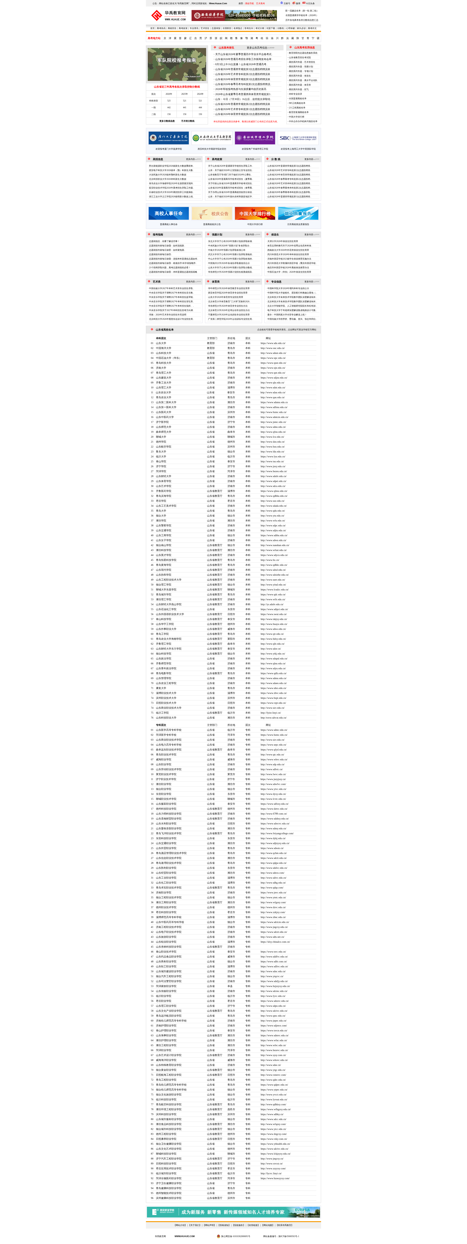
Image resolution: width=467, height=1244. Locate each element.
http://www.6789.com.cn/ (274, 813)
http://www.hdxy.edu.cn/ (273, 639)
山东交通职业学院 (166, 843)
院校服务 (238, 1225)
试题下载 (270, 28)
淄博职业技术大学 (166, 693)
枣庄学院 (161, 501)
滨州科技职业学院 (166, 1114)
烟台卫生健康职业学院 (169, 1144)
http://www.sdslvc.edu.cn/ (274, 868)
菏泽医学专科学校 (166, 735)
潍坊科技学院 (163, 550)
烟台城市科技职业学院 (169, 1129)
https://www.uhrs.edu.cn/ (273, 688)
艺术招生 (205, 28)
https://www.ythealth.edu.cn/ (275, 1144)
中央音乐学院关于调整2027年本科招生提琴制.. (171, 297)
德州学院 (161, 441)
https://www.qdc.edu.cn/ (273, 594)
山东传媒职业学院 (166, 991)
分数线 (280, 28)
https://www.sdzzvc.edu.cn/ (275, 1001)
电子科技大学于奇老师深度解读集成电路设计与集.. (292, 310)
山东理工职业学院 (166, 1006)
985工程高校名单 (297, 103)
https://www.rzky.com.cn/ (274, 1139)
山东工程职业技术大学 (169, 579)
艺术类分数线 (187, 121)
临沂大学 (161, 456)
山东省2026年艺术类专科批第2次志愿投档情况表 (242, 74)
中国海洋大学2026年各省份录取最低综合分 (229, 263)
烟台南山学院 (163, 545)
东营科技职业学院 (166, 838)
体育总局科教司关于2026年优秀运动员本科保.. (289, 245)
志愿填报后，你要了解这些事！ (164, 241)
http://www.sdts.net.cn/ (272, 937)
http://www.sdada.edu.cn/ (274, 505)
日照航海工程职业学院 (169, 1075)
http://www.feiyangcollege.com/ (277, 833)
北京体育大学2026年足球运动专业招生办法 (229, 310)
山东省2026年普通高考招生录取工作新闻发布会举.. (244, 59)
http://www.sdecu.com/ (272, 872)
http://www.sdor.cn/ (271, 648)
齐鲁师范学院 (163, 663)
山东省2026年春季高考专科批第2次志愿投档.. (289, 179)
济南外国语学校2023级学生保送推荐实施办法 (289, 259)
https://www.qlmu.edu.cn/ (274, 491)
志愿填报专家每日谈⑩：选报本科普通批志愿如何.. (173, 259)
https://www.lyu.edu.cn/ (273, 456)
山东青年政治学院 (166, 668)
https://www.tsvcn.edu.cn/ (274, 1030)
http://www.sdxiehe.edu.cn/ (275, 574)
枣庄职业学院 (163, 1001)
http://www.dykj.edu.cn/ (273, 838)
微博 (298, 3)
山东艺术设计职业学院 (169, 1055)
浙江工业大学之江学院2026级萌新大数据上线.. (171, 196)
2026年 (169, 94)
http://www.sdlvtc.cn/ (272, 769)
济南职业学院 (163, 892)
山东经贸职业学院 (166, 872)
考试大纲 (259, 28)
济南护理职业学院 (166, 1025)
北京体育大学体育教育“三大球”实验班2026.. (229, 301)
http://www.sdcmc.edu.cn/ (274, 991)
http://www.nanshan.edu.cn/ (275, 545)
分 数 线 (275, 159)
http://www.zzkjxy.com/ (273, 912)
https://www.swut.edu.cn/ (274, 614)
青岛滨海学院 (163, 496)
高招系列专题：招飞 (299, 89)
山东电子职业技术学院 (169, 932)
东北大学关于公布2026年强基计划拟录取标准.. (230, 241)
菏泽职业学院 (163, 1050)
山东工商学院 (163, 535)
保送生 (275, 234)
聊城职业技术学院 (166, 799)
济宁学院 (161, 466)
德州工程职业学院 (166, 1134)
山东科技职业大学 (166, 717)
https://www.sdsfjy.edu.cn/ (274, 981)
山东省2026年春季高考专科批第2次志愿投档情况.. (243, 84)
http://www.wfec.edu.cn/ (273, 1045)
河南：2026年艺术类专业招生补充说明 (167, 314)
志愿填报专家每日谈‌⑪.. (160, 254)
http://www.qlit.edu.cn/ (273, 643)
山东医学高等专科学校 (169, 730)
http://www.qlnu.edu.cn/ (273, 663)
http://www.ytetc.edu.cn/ (273, 897)
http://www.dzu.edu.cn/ (273, 441)
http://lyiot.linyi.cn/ (271, 712)
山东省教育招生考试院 (300, 57)
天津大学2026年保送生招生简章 (282, 241)
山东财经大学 (163, 476)
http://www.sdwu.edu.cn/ (273, 540)
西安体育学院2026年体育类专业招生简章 (228, 292)
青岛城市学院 (163, 594)
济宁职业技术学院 (166, 779)
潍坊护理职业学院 (166, 1040)
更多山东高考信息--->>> (260, 47)
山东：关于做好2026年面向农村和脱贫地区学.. (230, 196)
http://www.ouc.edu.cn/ (273, 348)
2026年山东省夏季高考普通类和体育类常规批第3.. (243, 94)
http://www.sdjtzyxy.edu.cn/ (275, 843)
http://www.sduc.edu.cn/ (273, 971)
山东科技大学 (163, 353)
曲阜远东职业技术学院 (169, 749)
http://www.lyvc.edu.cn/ (273, 996)
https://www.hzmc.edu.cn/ (274, 735)
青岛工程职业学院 (166, 1079)
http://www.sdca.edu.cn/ (273, 486)
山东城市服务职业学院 (169, 1119)
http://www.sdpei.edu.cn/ (273, 481)
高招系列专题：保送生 (300, 75)
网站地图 (267, 1225)
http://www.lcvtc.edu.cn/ (273, 799)
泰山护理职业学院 (166, 1030)
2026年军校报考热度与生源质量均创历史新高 (240, 89)
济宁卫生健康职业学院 (169, 1183)
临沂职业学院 (163, 996)
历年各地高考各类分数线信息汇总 (301, 20)
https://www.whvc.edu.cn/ (274, 759)
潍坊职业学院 (163, 784)
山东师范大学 (163, 427)
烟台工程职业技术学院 (169, 897)
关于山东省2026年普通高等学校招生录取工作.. (230, 166)
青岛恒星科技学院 (166, 560)
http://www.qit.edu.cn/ (272, 634)
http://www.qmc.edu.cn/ (273, 1015)
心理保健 (290, 28)
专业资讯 (194, 28)
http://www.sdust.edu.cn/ (273, 353)
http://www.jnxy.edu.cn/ (273, 466)
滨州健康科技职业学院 (169, 1198)
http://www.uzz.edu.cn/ (273, 501)
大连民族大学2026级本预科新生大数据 (167, 174)
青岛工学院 (162, 634)
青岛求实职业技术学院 (169, 887)
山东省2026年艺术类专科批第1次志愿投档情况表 (242, 109)
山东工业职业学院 (166, 877)
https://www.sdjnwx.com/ (274, 1025)
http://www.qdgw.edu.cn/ (274, 863)
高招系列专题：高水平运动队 (303, 80)
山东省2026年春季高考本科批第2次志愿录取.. (289, 192)
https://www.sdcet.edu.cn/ (274, 932)
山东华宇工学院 (165, 624)
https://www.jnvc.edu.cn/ (273, 892)
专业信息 (276, 281)
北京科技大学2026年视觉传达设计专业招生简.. (171, 319)
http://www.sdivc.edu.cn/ (273, 877)
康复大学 (161, 688)
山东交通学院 (163, 530)
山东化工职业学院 (166, 882)
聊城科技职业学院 (166, 1153)
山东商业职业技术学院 (169, 739)
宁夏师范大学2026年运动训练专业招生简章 (229, 314)
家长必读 (301, 28)
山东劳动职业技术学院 (169, 769)
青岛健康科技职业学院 (169, 1188)
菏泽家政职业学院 (166, 986)
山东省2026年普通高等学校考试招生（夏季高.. (230, 179)
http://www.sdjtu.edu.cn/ (273, 530)
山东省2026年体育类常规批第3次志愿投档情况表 (242, 79)
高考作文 (312, 28)
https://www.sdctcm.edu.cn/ (275, 922)
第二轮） (314, 10)
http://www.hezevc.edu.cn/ (274, 1050)
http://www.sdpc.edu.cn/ (273, 525)
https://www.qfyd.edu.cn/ (274, 749)
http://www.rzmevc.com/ (273, 1075)
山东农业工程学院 (166, 683)
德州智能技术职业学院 (169, 1193)
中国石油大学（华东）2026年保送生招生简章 (289, 272)
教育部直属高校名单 (299, 112)
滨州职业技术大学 (166, 698)
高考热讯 (161, 28)
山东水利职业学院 (166, 823)
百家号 (287, 3)
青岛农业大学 (163, 397)
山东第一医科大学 (166, 407)
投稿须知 (224, 1225)
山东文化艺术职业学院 (169, 1148)
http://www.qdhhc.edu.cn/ (274, 565)
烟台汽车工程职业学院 (169, 976)
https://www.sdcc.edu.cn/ (273, 1119)
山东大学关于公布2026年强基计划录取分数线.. (230, 267)
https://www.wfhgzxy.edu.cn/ (276, 1109)
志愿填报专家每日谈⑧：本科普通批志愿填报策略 (173, 272)
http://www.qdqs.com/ (272, 887)
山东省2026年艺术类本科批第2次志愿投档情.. (289, 183)
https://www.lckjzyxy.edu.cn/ (276, 1153)
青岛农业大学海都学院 (169, 639)
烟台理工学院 (163, 584)
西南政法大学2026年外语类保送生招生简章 (288, 250)
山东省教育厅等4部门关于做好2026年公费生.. (230, 174)
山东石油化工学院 (166, 609)
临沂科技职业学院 (166, 1099)
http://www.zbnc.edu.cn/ (273, 917)
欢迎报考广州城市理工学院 (255, 149)
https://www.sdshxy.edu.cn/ (275, 818)
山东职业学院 (163, 764)
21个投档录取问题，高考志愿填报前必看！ (170, 267)
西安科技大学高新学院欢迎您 (212, 149)
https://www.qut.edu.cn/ (273, 372)
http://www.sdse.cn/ (271, 1065)
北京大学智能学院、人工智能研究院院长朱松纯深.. (292, 306)
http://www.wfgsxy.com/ (273, 902)
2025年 (184, 94)
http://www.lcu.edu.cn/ (272, 436)
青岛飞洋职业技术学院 (169, 833)
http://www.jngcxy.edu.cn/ (274, 927)
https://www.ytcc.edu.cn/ (273, 1129)
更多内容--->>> (193, 159)
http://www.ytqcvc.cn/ (272, 976)
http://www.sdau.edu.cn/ (272, 392)
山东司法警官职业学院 (169, 981)
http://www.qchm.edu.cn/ (274, 853)
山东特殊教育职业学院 (169, 1065)
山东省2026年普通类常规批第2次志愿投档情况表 (242, 104)
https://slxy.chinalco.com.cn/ (275, 941)
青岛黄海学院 (163, 565)
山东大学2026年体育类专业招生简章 (225, 297)
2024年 (200, 94)
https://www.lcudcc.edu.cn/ (275, 589)
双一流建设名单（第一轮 (297, 10)
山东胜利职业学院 (166, 868)
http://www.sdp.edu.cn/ (273, 764)
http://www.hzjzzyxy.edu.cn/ (275, 986)
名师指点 (238, 28)
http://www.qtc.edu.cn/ (272, 754)
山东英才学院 (163, 555)
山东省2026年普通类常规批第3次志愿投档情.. (289, 166)
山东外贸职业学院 (166, 848)
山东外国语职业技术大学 (170, 614)
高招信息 (158, 159)
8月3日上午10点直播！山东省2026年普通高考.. (241, 64)
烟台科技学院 (163, 653)
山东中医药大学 (165, 417)
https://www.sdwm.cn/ (272, 848)
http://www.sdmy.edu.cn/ (273, 828)
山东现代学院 (163, 570)
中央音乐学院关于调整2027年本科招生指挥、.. (171, 306)
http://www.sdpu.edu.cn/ (273, 1006)
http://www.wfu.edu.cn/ (273, 520)
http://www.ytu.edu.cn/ (272, 515)
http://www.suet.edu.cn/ (273, 579)
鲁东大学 (161, 451)
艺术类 (157, 281)
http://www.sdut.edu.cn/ (273, 387)
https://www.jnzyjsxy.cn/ (273, 779)
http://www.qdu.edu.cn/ (273, 510)
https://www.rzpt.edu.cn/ (273, 703)
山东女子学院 (163, 540)
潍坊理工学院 (163, 599)
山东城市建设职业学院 (169, 971)
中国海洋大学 (163, 348)
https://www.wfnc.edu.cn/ (274, 1040)
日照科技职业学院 (166, 1163)
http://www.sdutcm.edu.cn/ (274, 417)
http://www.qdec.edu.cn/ (273, 1079)
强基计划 (217, 234)
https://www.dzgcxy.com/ (274, 1134)
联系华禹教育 (284, 1225)
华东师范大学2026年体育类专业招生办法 (228, 306)
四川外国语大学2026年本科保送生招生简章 (288, 254)
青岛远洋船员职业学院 (169, 1015)
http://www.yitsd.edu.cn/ (273, 584)
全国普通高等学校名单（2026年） (301, 15)
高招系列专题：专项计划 (301, 71)
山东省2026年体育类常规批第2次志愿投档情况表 (242, 114)
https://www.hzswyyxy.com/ (275, 1178)
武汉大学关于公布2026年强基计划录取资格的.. (230, 254)
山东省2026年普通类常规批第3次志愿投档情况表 (242, 69)
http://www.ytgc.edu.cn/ (273, 1070)
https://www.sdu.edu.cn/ (273, 343)
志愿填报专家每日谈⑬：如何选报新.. (167, 245)
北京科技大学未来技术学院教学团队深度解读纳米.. (292, 297)
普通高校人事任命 (168, 224)
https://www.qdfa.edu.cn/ (274, 673)
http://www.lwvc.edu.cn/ (273, 774)
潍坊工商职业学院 (166, 902)
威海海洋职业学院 (166, 1060)
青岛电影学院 (163, 673)
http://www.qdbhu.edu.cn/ (274, 496)
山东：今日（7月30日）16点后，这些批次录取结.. (243, 99)
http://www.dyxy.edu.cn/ (273, 794)
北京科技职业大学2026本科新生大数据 (167, 179)
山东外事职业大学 (166, 629)
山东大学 (161, 343)
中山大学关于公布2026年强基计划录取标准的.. (230, 259)
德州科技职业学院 (166, 808)
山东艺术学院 (163, 486)
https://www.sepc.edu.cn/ (273, 744)
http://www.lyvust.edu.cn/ (274, 1099)
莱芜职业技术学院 (166, 774)
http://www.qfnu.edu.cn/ (273, 432)
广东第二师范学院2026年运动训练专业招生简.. (230, 319)
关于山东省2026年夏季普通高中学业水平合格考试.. (244, 54)
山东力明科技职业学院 (169, 813)
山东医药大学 (163, 412)
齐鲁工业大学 (163, 382)
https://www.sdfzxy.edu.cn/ (275, 804)
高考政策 (183, 28)
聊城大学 (161, 436)
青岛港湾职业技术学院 (169, 863)
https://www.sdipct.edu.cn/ (274, 609)
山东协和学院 (163, 574)
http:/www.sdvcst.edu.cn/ (274, 717)
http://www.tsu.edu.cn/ (272, 461)
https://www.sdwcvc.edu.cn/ (275, 823)
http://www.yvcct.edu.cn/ (274, 1094)
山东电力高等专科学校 (169, 744)
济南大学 (161, 367)
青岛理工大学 (163, 372)
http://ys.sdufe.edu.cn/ (272, 604)
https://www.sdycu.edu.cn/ (274, 555)
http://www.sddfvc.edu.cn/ (274, 956)
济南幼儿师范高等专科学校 (171, 1020)
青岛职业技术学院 (166, 754)
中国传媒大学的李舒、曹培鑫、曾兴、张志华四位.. (292, 319)
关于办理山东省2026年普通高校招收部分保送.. (230, 192)
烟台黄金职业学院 (166, 1070)
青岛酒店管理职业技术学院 (171, 853)
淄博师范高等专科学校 (169, 917)
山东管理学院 (163, 678)
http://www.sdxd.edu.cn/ (273, 570)
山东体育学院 (163, 481)
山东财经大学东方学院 (169, 648)
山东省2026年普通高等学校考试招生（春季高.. (230, 188)
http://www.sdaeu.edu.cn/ (274, 683)
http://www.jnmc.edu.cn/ (273, 422)
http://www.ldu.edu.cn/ (272, 451)
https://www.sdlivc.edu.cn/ (274, 966)
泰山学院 (161, 461)
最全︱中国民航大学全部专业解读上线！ (287, 314)
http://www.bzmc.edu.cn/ (274, 412)
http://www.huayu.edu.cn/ (274, 624)
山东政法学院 (163, 658)
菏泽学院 (161, 471)
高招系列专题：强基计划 (301, 66)
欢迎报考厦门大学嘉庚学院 (169, 149)
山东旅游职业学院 (166, 937)
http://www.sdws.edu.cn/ (273, 629)
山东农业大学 (163, 392)
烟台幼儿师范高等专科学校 (171, 1089)
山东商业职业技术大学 (169, 708)
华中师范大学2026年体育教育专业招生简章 (229, 288)
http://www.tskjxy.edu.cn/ (274, 619)
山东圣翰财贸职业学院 (169, 818)
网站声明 (209, 1225)
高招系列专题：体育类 (300, 85)
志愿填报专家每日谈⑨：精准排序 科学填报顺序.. (173, 263)
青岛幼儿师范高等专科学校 (171, 1084)
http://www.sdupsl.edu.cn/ (274, 658)
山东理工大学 (163, 387)
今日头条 (310, 3)
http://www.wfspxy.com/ (273, 1124)
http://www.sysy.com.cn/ (273, 1055)
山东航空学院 (163, 446)
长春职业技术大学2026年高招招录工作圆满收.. (171, 192)
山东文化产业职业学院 (169, 1010)
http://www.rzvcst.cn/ (272, 1163)
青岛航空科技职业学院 (169, 1104)
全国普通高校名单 (297, 98)
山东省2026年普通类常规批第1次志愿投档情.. (289, 196)
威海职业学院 (163, 759)
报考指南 (158, 234)
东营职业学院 (163, 794)
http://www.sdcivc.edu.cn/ (274, 1010)
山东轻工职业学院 (166, 966)
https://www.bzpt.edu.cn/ (273, 698)
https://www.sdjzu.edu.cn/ (274, 377)
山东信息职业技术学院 (169, 858)
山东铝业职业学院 (166, 941)
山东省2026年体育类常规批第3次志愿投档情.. (289, 174)
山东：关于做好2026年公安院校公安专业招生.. (230, 170)
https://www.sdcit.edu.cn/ (274, 858)
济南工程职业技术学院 (169, 927)
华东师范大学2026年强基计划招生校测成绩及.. (230, 272)
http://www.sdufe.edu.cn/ (274, 476)
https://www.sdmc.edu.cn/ (274, 730)
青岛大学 (161, 510)
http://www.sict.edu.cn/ (273, 708)
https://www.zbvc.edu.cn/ (274, 693)
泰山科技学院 (163, 619)
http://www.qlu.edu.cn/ (272, 382)
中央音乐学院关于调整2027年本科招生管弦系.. (171, 301)
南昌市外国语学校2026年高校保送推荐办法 (288, 267)
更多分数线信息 (167, 121)
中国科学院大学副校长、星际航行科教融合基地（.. (292, 292)
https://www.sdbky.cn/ (272, 1114)
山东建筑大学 (163, 377)
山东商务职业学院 (166, 961)
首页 (152, 28)
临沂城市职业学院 (166, 1173)
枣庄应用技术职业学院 (169, 1168)
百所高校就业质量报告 (298, 224)
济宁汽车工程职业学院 (169, 1158)
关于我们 (194, 1225)
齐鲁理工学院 (163, 643)
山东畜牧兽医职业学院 (169, 828)
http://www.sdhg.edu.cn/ (273, 882)
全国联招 (227, 28)
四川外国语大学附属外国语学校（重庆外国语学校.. (292, 263)
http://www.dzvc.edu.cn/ (273, 907)
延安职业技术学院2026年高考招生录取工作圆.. (171, 188)
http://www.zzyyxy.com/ (273, 1168)
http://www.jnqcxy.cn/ (272, 1158)
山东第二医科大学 (166, 402)
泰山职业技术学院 (166, 951)
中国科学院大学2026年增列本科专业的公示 (288, 288)
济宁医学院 (162, 422)
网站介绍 (180, 1225)
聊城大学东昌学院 (166, 589)
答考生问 (248, 28)
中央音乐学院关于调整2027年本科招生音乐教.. (171, 292)
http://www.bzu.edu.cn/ (273, 446)
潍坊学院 (161, 520)
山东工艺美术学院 (166, 505)
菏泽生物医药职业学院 (169, 1178)
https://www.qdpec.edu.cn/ (274, 1084)
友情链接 (253, 1225)
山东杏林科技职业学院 (169, 946)
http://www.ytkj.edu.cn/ (273, 653)
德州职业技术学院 (166, 907)
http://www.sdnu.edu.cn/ (273, 427)
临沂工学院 (162, 712)
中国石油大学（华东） (169, 358)
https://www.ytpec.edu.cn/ (274, 1089)
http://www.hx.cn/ (270, 560)
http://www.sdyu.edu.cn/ (273, 668)
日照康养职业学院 (166, 1139)
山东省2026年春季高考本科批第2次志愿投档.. (289, 188)
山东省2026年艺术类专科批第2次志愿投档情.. (289, 170)
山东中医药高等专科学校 (170, 922)
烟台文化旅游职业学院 (169, 1094)
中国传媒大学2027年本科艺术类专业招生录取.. (171, 288)
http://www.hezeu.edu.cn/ (274, 471)
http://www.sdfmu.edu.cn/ (274, 407)
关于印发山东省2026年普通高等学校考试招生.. (230, 183)
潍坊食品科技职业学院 (169, 1124)
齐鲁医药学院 (163, 491)
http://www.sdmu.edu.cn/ (274, 678)
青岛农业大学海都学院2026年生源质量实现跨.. (171, 183)
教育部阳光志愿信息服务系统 (303, 53)
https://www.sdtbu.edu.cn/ (274, 535)
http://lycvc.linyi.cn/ (271, 1173)
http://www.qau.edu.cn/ (273, 397)
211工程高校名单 (297, 107)
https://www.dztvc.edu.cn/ (274, 808)
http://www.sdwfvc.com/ (273, 784)
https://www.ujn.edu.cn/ (273, 367)
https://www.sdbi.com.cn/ (274, 961)
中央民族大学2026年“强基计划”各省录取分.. (229, 245)
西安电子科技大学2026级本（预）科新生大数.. (171, 170)
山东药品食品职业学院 (169, 956)
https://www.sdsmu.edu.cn (274, 402)
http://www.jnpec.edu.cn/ (274, 1020)
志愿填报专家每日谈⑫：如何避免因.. (167, 250)
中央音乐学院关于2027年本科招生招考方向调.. (171, 310)
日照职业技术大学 (166, 703)
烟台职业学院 (163, 789)
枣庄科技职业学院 (166, 912)
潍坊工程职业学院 (166, 1045)
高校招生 (172, 28)
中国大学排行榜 (296, 117)
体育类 (216, 281)
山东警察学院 (163, 525)
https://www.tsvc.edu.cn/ (273, 951)
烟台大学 (161, 515)
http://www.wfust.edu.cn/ (274, 550)
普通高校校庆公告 (212, 224)
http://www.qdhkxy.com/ (273, 1104)
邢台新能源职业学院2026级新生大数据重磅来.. (171, 166)
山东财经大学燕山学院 (169, 604)
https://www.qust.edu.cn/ (273, 363)
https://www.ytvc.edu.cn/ (273, 789)
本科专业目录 (295, 94)
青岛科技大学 (163, 363)
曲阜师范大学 (163, 432)
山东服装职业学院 (166, 804)
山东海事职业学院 (166, 1035)
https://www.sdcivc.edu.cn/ (274, 1148)
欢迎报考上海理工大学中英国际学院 (298, 149)
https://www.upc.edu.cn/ (273, 358)
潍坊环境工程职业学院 (169, 1109)
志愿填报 (216, 28)
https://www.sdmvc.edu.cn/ (275, 1035)
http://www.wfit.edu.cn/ (273, 599)
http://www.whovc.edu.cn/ (274, 1060)
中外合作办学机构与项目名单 (303, 121)
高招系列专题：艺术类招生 (302, 62)
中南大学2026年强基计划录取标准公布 (226, 250)
